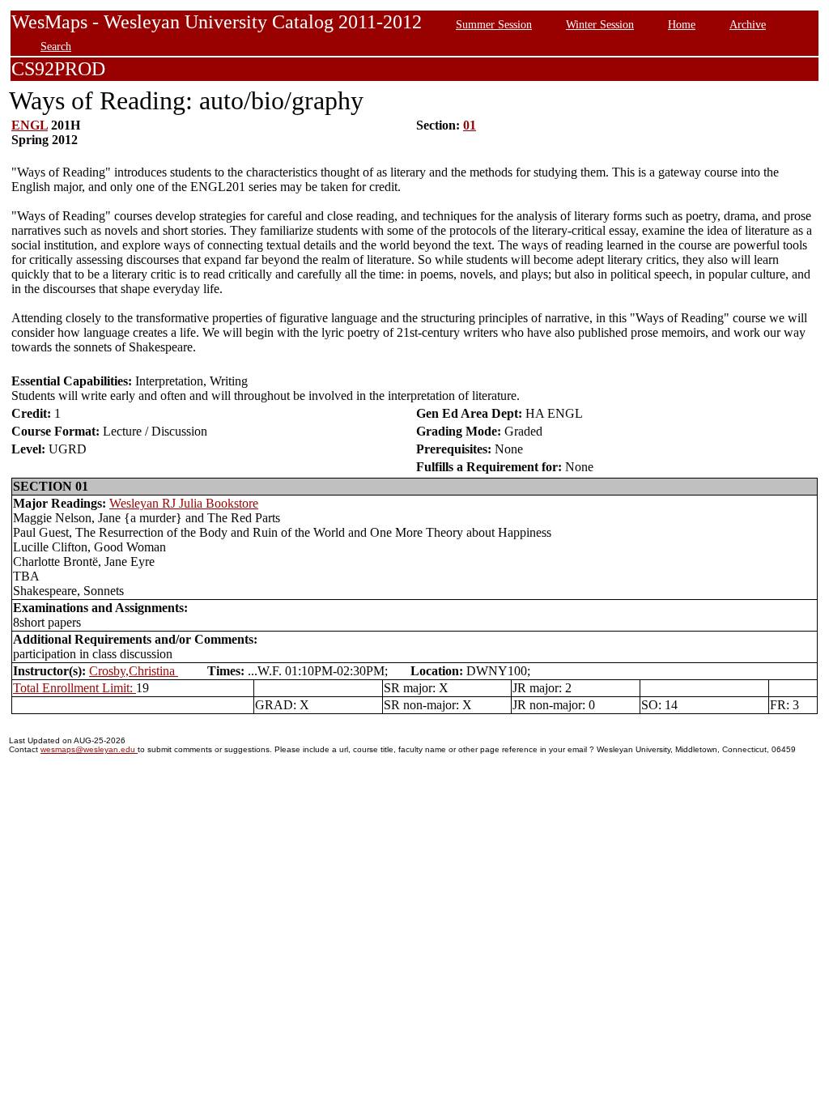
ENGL (29, 125)
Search (55, 46)
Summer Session (494, 24)
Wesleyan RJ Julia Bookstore (183, 503)
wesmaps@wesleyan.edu (89, 749)
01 (469, 125)
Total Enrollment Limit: (74, 688)
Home (681, 24)
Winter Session (600, 24)
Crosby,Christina (133, 671)
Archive (747, 24)
